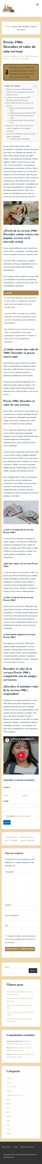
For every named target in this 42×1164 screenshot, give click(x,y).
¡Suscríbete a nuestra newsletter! (20, 139)
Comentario (10, 872)
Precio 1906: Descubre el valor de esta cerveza (19, 104)
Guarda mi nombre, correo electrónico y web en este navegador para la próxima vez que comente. (20, 939)
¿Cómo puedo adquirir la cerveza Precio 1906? (22, 121)
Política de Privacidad (27, 1147)
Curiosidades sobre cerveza (14, 1095)
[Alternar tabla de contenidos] (33, 86)
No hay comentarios (21, 59)
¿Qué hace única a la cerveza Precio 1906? (23, 113)
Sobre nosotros (6, 1147)
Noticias (9, 1104)
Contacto (15, 1147)
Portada (8, 26)
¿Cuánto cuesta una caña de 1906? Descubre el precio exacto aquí (18, 98)
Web (6, 925)
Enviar (7, 822)
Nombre (6, 795)
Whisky (8, 1133)
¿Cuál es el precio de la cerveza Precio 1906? (21, 116)
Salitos (8, 1116)
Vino (8, 1125)
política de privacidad (22, 816)
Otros (8, 1108)
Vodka (8, 1129)
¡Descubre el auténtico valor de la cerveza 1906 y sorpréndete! (21, 134)
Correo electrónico (11, 915)
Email (6, 801)
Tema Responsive (8, 1157)
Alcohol (8, 1078)
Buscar (7, 967)
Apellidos (25, 795)
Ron (7, 1112)
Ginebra (8, 1099)
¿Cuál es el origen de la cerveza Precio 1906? (21, 109)
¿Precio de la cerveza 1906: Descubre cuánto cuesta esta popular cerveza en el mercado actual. (20, 92)
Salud (8, 1120)
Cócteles (9, 1091)
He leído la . (19, 816)
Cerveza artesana (11, 1087)
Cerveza (6, 59)
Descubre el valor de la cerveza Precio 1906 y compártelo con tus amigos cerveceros (19, 128)
